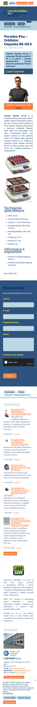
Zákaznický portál (22, 3)
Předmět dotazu (11, 322)
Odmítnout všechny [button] (24, 698)
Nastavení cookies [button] (9, 698)
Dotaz (6, 334)
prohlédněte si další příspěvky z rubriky (18, 106)
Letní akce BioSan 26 (17, 12)
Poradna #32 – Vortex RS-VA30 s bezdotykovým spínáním (16, 491)
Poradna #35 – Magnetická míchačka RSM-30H (21, 411)
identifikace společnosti (14, 678)
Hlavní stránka (9, 24)
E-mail (6, 310)
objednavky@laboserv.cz (22, 670)
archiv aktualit (10, 553)
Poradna (21, 24)
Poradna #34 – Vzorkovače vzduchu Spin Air (19, 442)
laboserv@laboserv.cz (17, 668)
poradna (17, 434)
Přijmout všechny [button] (9, 702)
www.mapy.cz (21, 672)
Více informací (8, 693)
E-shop (31, 3)
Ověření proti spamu (13, 355)
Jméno (7, 299)
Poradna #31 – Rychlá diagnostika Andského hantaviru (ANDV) (21, 522)
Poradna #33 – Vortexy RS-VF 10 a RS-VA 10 (21, 467)
